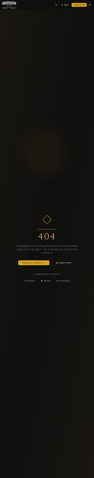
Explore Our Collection (32, 263)
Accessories (64, 281)
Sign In (66, 5)
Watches (31, 281)
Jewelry (47, 281)
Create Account (79, 5)
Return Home (65, 263)
